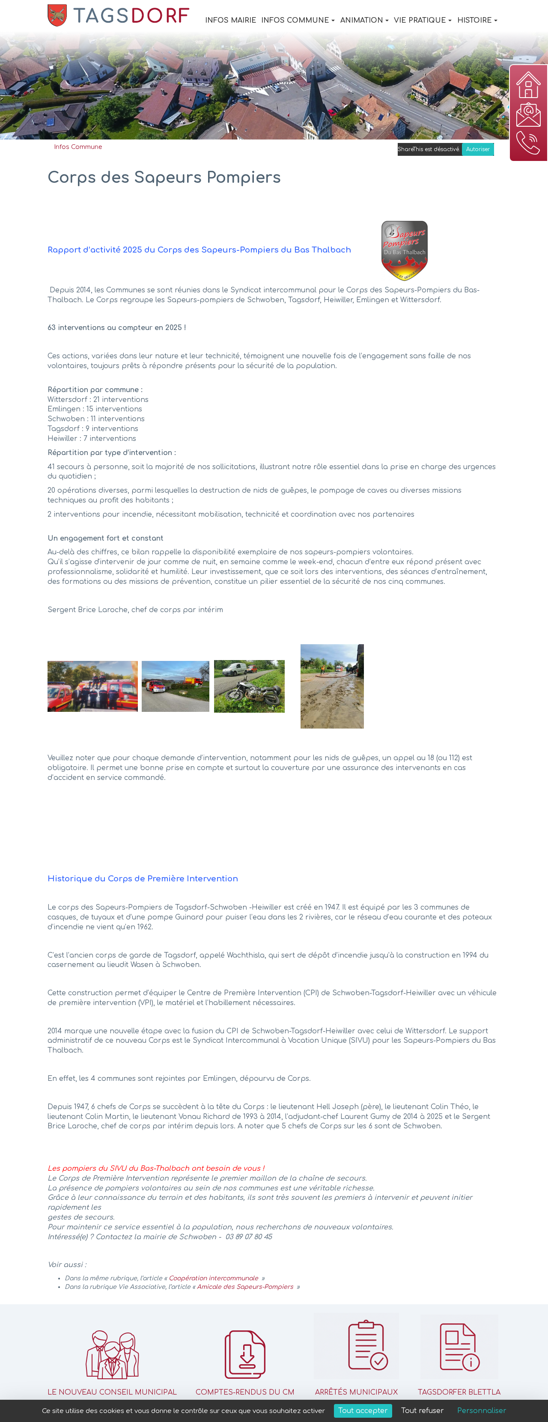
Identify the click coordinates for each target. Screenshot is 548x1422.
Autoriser (478, 149)
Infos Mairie (230, 20)
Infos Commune (295, 20)
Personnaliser (481, 1411)
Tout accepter (363, 1411)
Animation (361, 20)
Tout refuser (422, 1411)
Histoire (474, 20)
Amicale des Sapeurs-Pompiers (245, 1287)
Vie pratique (420, 20)
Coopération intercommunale (213, 1278)
